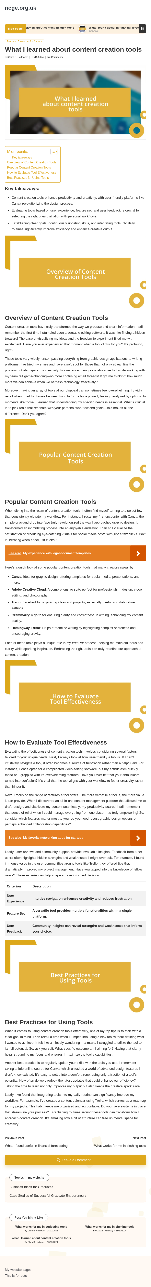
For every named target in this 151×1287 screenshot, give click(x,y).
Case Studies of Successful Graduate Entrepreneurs (48, 1196)
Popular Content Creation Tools (29, 167)
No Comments (55, 57)
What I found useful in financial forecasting (92, 27)
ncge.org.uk (20, 8)
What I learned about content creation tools (41, 1238)
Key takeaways (22, 157)
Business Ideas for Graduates (31, 1187)
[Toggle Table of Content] (52, 151)
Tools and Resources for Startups (24, 41)
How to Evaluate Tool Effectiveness (31, 172)
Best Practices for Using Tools (28, 177)
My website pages (18, 1270)
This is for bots (16, 1276)
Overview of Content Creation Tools (31, 162)
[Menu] (144, 8)
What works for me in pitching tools (109, 1226)
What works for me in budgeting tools (41, 1226)
